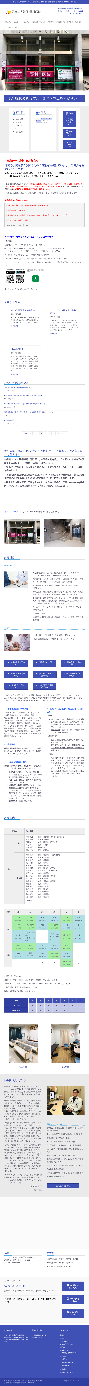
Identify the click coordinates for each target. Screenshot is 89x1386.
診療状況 (78, 22)
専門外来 (70, 22)
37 (58, 433)
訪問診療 (51, 22)
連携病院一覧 (60, 22)
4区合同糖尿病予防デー (12, 420)
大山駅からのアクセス (13, 27)
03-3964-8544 (77, 14)
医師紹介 (8, 22)
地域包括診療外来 (67, 1362)
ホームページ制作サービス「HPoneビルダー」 (71, 1381)
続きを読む (15, 326)
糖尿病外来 (65, 1365)
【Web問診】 (17, 349)
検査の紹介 (26, 22)
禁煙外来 (65, 1359)
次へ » (64, 433)
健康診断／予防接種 (38, 22)
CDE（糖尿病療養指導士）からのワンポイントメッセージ (24, 395)
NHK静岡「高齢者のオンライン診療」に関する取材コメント (24, 404)
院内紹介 (17, 22)
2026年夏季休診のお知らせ (24, 310)
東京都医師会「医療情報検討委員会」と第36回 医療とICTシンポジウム (28, 412)
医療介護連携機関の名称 (69, 1353)
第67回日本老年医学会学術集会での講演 (18, 387)
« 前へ (24, 433)
